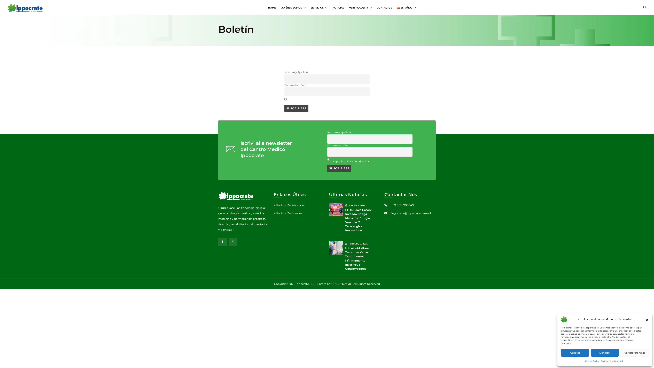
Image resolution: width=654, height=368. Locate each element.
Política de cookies (289, 213)
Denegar (604, 352)
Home (272, 7)
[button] (647, 319)
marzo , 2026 (356, 205)
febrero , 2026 (358, 243)
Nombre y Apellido (296, 72)
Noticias (338, 7)
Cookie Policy (592, 361)
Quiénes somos (291, 7)
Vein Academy (358, 7)
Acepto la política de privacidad (308, 101)
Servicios (317, 7)
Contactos (384, 7)
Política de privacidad (612, 361)
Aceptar (575, 352)
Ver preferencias (634, 352)
